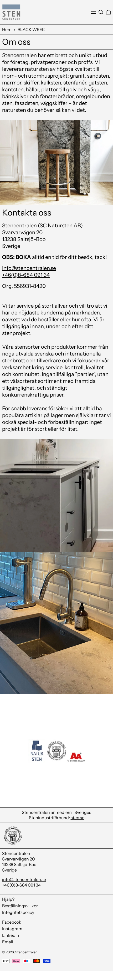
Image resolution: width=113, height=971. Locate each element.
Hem (7, 29)
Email (7, 941)
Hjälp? (8, 899)
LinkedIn (10, 935)
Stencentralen (26, 952)
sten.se (77, 817)
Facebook (11, 922)
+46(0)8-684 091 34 (26, 275)
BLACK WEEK (31, 29)
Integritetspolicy (18, 912)
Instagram (12, 928)
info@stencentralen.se (29, 268)
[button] (101, 12)
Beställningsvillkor (20, 905)
